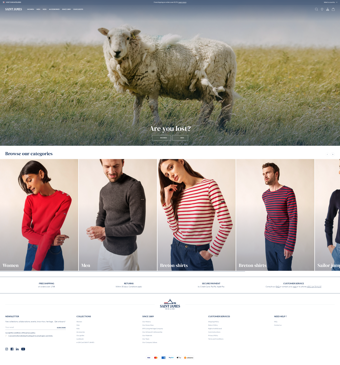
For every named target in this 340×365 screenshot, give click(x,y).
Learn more (182, 2)
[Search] (316, 9)
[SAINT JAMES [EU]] (13, 9)
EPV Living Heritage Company (152, 328)
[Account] (327, 9)
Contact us (278, 325)
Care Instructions (214, 332)
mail (295, 287)
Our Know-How (148, 325)
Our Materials (147, 335)
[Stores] (322, 9)
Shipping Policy (213, 321)
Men (78, 325)
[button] (330, 2)
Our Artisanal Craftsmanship (152, 332)
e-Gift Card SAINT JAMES (85, 342)
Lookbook (80, 339)
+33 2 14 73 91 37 (314, 287)
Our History (146, 321)
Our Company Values (149, 342)
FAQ (278, 287)
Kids (78, 328)
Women (79, 321)
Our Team (145, 339)
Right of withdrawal (215, 328)
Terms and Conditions (215, 339)
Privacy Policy (213, 335)
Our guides (80, 335)
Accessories (80, 332)
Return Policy (213, 325)
